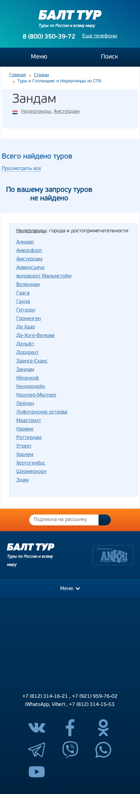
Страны (41, 75)
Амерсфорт (29, 250)
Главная (17, 75)
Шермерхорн (31, 471)
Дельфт (25, 344)
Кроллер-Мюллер (36, 395)
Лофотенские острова (41, 412)
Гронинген (28, 318)
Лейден (25, 403)
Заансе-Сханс (32, 361)
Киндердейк (30, 386)
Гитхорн (25, 310)
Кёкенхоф (27, 378)
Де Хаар (25, 327)
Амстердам (67, 111)
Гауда (23, 301)
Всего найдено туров (37, 156)
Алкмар (25, 242)
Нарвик (25, 429)
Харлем (24, 454)
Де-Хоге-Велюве (35, 335)
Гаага (23, 293)
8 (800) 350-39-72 (49, 37)
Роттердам (28, 437)
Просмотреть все (21, 168)
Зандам (25, 369)
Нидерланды (36, 111)
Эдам (22, 480)
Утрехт (24, 446)
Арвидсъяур (30, 267)
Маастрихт (28, 420)
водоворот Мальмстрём (43, 276)
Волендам (28, 284)
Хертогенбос (30, 463)
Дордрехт (27, 352)
